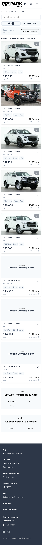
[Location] (31, 4)
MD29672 (7, 487)
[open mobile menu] (37, 4)
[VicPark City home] (12, 4)
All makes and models (12, 453)
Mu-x (30, 428)
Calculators (8, 467)
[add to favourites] (38, 66)
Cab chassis (11, 401)
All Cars (4, 12)
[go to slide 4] (22, 61)
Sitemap (7, 503)
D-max (11, 428)
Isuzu (13, 12)
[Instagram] (8, 532)
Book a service (9, 477)
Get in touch (8, 521)
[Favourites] (25, 4)
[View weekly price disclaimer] (38, 79)
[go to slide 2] (19, 61)
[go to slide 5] (24, 61)
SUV (30, 401)
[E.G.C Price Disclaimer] (7, 79)
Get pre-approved (11, 463)
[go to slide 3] (21, 61)
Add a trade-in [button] (29, 31)
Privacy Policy (26, 538)
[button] (11, 23)
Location (11, 525)
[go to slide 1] (17, 61)
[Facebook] (4, 532)
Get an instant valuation (13, 497)
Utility (11, 406)
